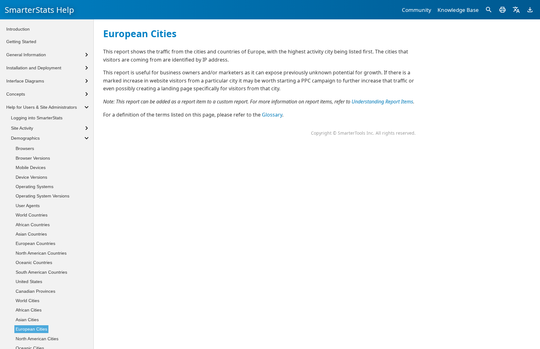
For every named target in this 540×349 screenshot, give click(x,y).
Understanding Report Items (382, 101)
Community (416, 9)
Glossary (272, 114)
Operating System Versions (42, 195)
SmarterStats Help (39, 9)
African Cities (29, 309)
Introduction (18, 29)
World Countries (32, 214)
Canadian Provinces (35, 291)
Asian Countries (31, 234)
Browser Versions (33, 158)
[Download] (530, 9)
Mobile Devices (31, 167)
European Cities (31, 329)
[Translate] (516, 9)
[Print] (502, 9)
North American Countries (41, 253)
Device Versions (31, 177)
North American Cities (37, 338)
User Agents (28, 205)
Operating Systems (34, 186)
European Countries (35, 243)
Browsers (25, 148)
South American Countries (41, 272)
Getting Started (21, 41)
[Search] (489, 9)
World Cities (27, 300)
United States (29, 281)
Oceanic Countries (34, 262)
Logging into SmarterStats (36, 117)
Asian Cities (27, 319)
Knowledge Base (458, 9)
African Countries (33, 224)
